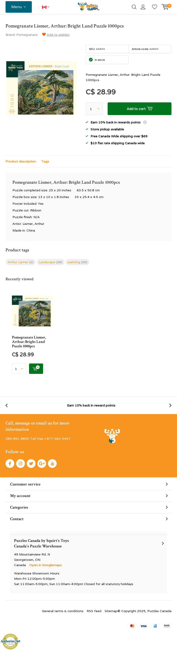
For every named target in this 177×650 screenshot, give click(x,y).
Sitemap (111, 611)
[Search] (134, 7)
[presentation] (9, 405)
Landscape (50, 262)
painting (77, 262)
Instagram (20, 463)
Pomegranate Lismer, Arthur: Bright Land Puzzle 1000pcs (29, 342)
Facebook (10, 463)
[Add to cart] (36, 368)
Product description (21, 161)
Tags (45, 161)
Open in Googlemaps (45, 565)
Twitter (31, 463)
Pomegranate (27, 35)
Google (41, 463)
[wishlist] (154, 7)
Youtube (52, 463)
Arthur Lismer (20, 262)
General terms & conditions (62, 611)
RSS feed (94, 611)
